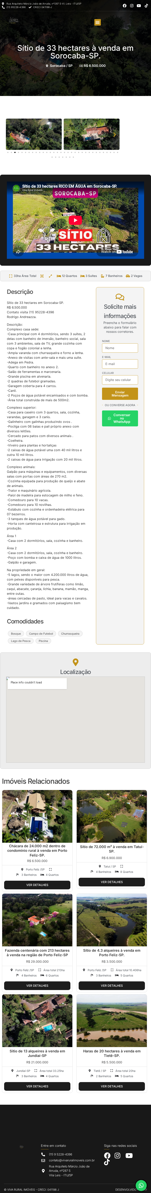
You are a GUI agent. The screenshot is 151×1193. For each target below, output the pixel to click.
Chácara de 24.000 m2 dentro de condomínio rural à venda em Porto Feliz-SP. (37, 850)
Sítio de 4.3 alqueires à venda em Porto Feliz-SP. (111, 952)
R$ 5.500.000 (112, 1062)
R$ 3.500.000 (112, 961)
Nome (106, 341)
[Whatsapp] (141, 1185)
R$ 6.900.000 (112, 858)
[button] (97, 22)
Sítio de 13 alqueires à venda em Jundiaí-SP (37, 1053)
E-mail (106, 357)
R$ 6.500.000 (37, 861)
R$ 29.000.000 (37, 961)
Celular (108, 373)
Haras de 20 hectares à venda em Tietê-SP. (112, 1053)
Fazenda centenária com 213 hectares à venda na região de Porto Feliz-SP (37, 952)
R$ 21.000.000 (37, 1062)
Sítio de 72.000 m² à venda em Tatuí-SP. (112, 849)
